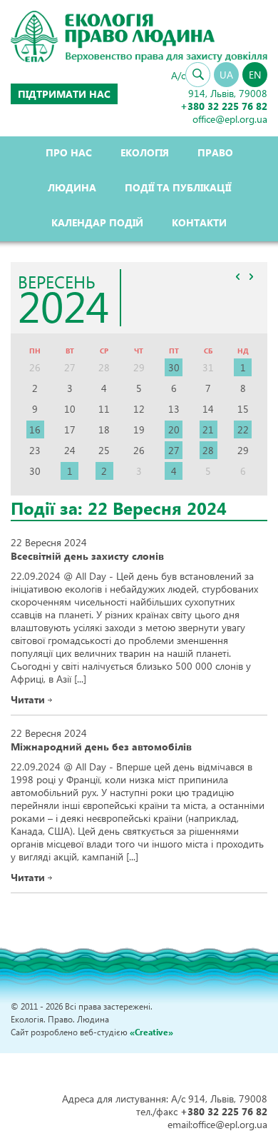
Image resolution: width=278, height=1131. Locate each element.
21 (208, 429)
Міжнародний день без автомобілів (101, 746)
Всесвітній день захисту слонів (87, 556)
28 (208, 450)
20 (174, 429)
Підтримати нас (64, 94)
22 (243, 429)
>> (251, 277)
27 (174, 450)
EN (255, 74)
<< (237, 277)
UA (226, 74)
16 (35, 429)
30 (174, 367)
